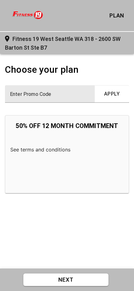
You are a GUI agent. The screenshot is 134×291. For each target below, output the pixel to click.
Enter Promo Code (30, 94)
